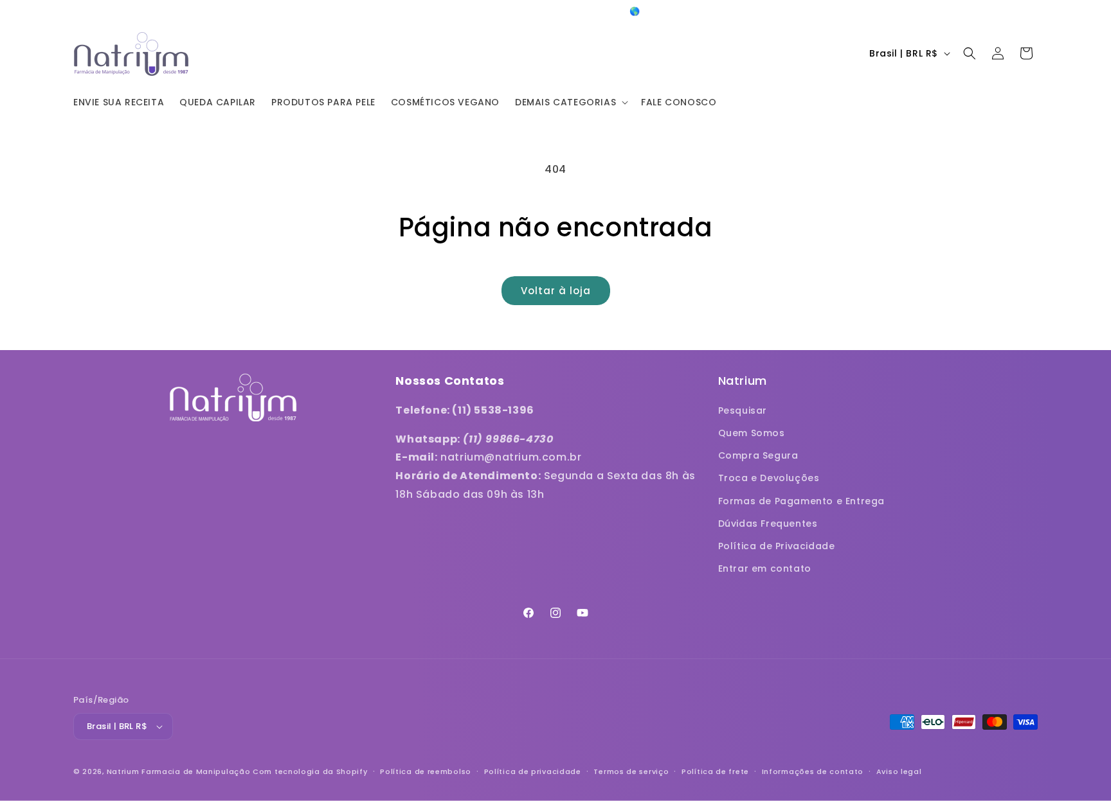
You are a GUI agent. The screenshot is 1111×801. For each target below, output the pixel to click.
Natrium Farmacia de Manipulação (179, 771)
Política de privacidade (532, 771)
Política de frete (715, 771)
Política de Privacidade (776, 546)
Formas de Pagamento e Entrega (801, 501)
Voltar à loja (556, 290)
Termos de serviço (631, 771)
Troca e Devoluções (769, 477)
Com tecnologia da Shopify (310, 771)
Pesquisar (742, 410)
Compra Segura (758, 455)
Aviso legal (899, 771)
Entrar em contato (764, 568)
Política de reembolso (425, 771)
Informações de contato (812, 771)
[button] (570, 102)
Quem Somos (751, 433)
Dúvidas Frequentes (768, 523)
